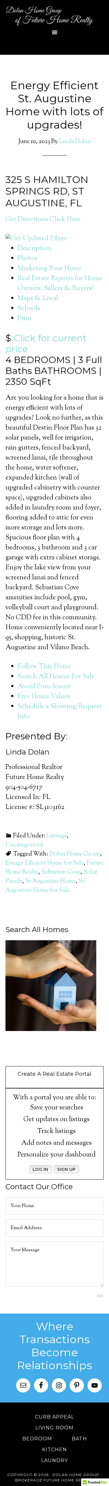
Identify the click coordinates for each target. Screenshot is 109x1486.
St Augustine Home (50, 881)
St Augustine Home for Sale (44, 886)
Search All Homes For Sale (56, 677)
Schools (29, 308)
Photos (28, 258)
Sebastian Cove (60, 872)
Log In (40, 1169)
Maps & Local (38, 298)
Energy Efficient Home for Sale (44, 863)
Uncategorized (24, 845)
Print (25, 318)
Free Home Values (44, 697)
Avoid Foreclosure (44, 687)
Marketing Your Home (50, 268)
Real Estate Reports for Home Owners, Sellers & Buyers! (60, 283)
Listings (56, 836)
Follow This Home (44, 667)
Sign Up (66, 1169)
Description (34, 249)
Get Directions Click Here (43, 219)
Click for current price (46, 343)
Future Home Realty (67, 1480)
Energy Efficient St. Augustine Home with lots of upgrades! (54, 105)
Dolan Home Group (54, 15)
